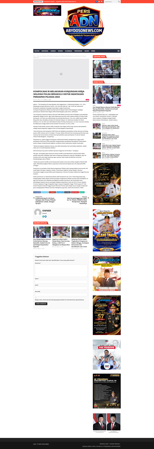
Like (88, 99)
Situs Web (37, 291)
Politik (36, 51)
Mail (82, 192)
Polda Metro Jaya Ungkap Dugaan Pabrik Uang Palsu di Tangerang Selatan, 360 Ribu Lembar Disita (111, 146)
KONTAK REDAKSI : (115, 444)
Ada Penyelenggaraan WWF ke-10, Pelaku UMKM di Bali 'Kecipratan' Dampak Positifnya (77, 200)
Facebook (37, 192)
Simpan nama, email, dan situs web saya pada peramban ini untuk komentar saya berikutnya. (59, 300)
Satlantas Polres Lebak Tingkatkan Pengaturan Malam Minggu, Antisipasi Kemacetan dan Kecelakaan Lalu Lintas (80, 243)
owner (36, 99)
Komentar (38, 263)
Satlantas (104, 133)
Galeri (87, 51)
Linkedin (60, 192)
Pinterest (75, 192)
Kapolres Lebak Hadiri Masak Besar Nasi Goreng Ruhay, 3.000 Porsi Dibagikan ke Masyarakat (66, 1)
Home (93, 51)
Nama (37, 278)
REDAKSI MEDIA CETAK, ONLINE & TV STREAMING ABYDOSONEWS (101, 446)
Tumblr (68, 192)
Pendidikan (78, 51)
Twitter (45, 192)
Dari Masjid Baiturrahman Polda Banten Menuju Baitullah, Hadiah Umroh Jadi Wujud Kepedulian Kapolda (42, 243)
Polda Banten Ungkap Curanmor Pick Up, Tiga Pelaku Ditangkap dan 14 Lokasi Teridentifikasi (111, 156)
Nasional (45, 51)
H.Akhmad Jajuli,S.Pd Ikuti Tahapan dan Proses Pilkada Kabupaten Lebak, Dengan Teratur (45, 200)
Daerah (53, 51)
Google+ (53, 192)
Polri (94, 105)
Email (37, 285)
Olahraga (68, 51)
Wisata (60, 51)
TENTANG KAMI (104, 444)
